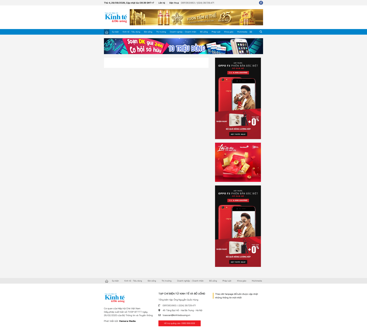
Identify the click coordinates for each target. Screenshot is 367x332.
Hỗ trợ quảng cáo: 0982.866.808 (179, 323)
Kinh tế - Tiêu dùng (131, 31)
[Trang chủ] (106, 32)
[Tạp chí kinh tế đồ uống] (116, 17)
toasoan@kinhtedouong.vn (176, 315)
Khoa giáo (228, 31)
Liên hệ (161, 2)
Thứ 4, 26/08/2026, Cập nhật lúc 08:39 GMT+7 (129, 2)
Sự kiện (115, 31)
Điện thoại (174, 2)
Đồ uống (204, 31)
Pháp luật (216, 31)
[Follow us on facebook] (261, 3)
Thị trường (161, 31)
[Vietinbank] (238, 162)
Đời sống (148, 31)
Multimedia (242, 31)
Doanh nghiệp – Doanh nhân (183, 31)
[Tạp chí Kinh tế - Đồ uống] (106, 281)
